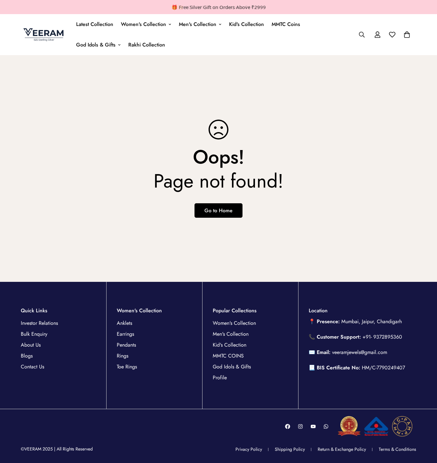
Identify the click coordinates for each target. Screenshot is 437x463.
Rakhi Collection (146, 44)
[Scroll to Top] (424, 428)
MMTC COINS (228, 355)
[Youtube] (313, 426)
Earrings (125, 334)
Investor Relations (39, 323)
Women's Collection (143, 24)
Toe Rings (127, 366)
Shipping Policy (290, 449)
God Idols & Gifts (95, 44)
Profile (220, 377)
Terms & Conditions (397, 449)
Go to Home (218, 210)
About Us (31, 345)
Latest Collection (94, 24)
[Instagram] (300, 426)
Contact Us (32, 366)
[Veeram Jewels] (44, 34)
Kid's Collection (246, 24)
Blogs (27, 355)
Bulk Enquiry (34, 334)
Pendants (126, 345)
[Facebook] (287, 426)
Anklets (124, 323)
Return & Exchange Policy (342, 449)
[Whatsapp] (326, 426)
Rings (122, 355)
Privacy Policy (248, 449)
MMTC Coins (286, 24)
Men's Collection (197, 24)
